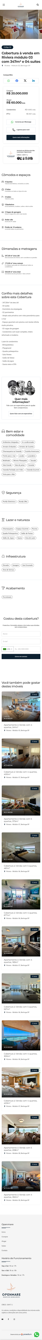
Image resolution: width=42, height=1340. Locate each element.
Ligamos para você (23, 130)
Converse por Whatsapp (23, 122)
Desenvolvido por (15, 1334)
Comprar (5, 1237)
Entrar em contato (21, 656)
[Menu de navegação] (4, 5)
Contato (4, 1250)
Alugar (4, 1241)
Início (4, 1232)
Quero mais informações (21, 137)
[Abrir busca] (38, 5)
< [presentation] (3, 26)
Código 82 (7, 47)
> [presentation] (38, 26)
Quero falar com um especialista (21, 413)
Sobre (4, 1246)
